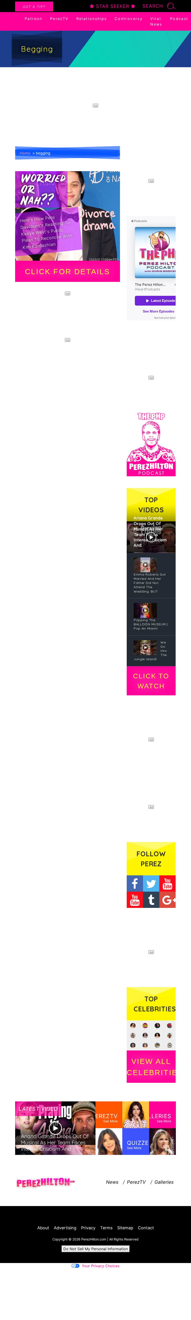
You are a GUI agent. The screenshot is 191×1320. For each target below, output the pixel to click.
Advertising (65, 1227)
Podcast (179, 18)
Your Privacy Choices (100, 1265)
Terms (106, 1227)
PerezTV (59, 18)
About (43, 1227)
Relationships (91, 18)
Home (25, 153)
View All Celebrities (151, 1067)
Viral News (156, 21)
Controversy (129, 18)
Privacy (88, 1227)
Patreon (33, 18)
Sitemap (125, 1227)
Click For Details (67, 271)
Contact (146, 1227)
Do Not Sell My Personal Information (95, 1249)
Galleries (164, 1182)
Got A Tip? (34, 7)
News (112, 1182)
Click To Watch (151, 681)
